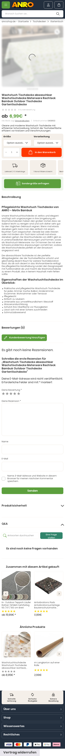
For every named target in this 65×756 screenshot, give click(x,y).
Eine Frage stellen (51, 536)
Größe (7, 136)
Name (5, 441)
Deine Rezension (11, 401)
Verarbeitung (42, 136)
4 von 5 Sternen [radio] (14, 393)
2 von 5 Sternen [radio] (7, 393)
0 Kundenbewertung (26, 110)
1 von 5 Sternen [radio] (3, 393)
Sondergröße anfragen (35, 183)
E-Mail (5, 458)
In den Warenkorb (45, 152)
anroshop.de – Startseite (15, 21)
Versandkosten (22, 120)
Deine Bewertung (12, 389)
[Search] (58, 13)
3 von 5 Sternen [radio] (11, 393)
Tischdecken (39, 21)
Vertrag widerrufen (19, 752)
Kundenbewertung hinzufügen (27, 337)
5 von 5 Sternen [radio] (18, 393)
